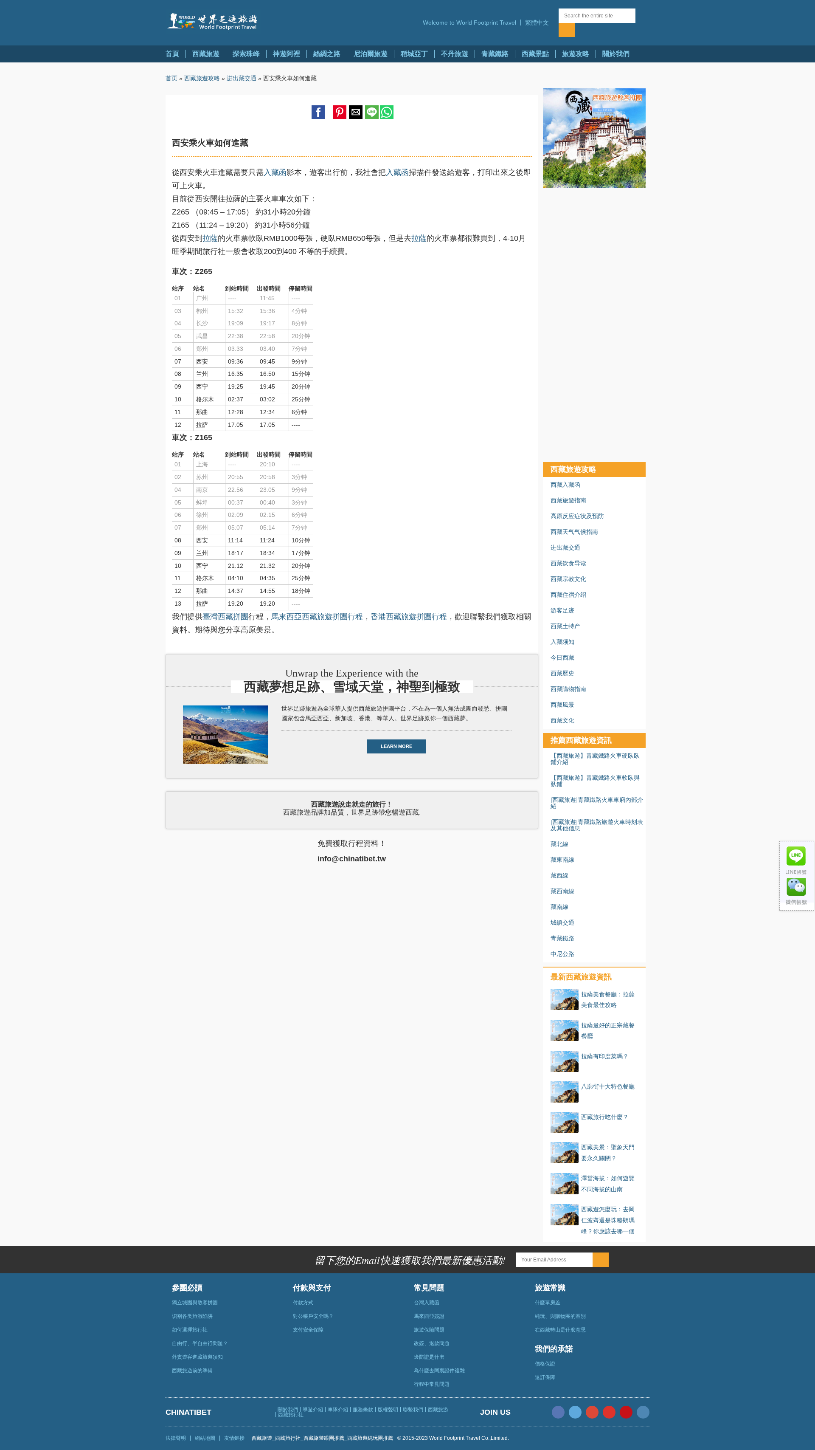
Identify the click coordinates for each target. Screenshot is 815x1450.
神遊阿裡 (286, 53)
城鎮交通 (562, 922)
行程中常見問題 (432, 1384)
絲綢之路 (326, 53)
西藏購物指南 (568, 689)
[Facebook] (558, 1412)
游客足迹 (562, 610)
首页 (171, 78)
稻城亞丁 (414, 53)
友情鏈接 (234, 1438)
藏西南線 (562, 891)
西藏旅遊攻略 (202, 78)
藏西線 (559, 875)
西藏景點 (535, 53)
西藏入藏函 (565, 484)
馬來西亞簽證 (429, 1316)
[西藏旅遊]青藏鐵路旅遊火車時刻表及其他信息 (597, 825)
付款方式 (303, 1302)
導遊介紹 (313, 1409)
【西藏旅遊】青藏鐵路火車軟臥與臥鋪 (595, 780)
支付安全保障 (308, 1329)
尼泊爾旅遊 (371, 53)
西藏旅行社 (291, 1414)
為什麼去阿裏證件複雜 (439, 1370)
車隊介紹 (338, 1409)
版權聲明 (388, 1409)
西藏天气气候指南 (574, 531)
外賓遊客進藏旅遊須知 (197, 1357)
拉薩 (210, 238)
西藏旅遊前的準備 (192, 1370)
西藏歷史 (562, 673)
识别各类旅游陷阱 (192, 1316)
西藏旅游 (438, 1409)
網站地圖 (205, 1438)
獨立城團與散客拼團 (195, 1302)
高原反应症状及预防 (577, 516)
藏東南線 (562, 859)
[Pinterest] (626, 1412)
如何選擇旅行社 (190, 1329)
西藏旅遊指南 (568, 500)
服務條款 (363, 1409)
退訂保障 (545, 1377)
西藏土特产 (565, 626)
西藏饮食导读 (568, 563)
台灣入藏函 (426, 1302)
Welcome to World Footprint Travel (469, 22)
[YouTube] (609, 1412)
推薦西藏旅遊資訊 (581, 740)
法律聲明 (176, 1438)
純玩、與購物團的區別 (560, 1316)
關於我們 (616, 53)
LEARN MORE (396, 746)
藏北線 (559, 844)
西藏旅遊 (205, 53)
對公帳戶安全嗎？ (313, 1316)
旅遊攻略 (575, 53)
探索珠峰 (246, 53)
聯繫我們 (413, 1409)
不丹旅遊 (454, 53)
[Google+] (592, 1412)
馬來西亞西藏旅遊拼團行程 (317, 616)
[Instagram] (643, 1412)
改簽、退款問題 (432, 1343)
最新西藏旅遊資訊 (581, 977)
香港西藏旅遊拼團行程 (409, 616)
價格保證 (545, 1363)
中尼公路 (562, 954)
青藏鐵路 (495, 53)
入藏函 (275, 172)
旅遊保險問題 (429, 1329)
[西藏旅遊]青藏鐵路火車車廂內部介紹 (597, 803)
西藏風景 (562, 704)
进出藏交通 (241, 78)
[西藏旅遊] (213, 21)
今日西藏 (562, 657)
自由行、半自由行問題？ (200, 1343)
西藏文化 (562, 720)
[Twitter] (575, 1412)
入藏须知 (562, 641)
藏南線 (559, 906)
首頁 (172, 53)
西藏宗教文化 (568, 578)
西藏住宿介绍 (568, 594)
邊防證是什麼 (429, 1357)
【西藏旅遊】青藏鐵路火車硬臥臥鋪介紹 (595, 758)
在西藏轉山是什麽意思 (560, 1329)
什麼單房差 (547, 1302)
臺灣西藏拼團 (225, 616)
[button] (539, 22)
